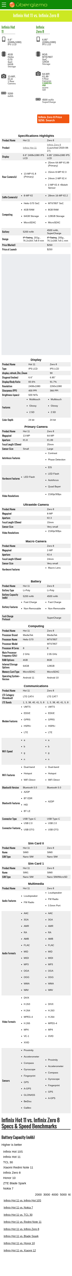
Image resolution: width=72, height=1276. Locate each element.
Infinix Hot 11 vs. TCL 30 (18, 1214)
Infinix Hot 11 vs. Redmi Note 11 (23, 1221)
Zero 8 (40, 31)
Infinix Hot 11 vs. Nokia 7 (18, 1207)
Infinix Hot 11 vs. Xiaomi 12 (20, 1250)
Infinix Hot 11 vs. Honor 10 (19, 1243)
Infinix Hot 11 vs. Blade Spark (21, 1236)
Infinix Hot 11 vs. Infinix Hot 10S (22, 1200)
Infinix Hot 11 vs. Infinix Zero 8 (21, 1229)
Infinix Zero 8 (54, 144)
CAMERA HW (47, 84)
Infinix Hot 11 (30, 147)
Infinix (6, 27)
